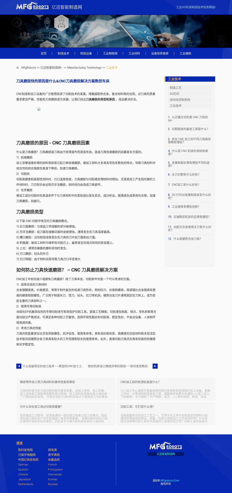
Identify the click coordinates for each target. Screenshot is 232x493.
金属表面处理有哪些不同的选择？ (189, 164)
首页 (44, 53)
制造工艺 (175, 87)
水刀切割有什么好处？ (186, 174)
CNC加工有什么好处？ (186, 184)
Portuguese (55, 469)
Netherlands (25, 484)
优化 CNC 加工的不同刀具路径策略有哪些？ (189, 140)
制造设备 (86, 53)
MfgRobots (28, 67)
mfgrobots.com (170, 480)
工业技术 (111, 67)
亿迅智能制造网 (50, 67)
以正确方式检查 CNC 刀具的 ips (188, 118)
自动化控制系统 (180, 99)
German (23, 464)
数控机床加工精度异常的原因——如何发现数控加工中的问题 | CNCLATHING (120, 366)
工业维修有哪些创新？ (186, 206)
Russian (53, 484)
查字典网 (54, 455)
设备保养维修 (160, 53)
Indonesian (55, 474)
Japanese (24, 479)
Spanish (23, 469)
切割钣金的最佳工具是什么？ (191, 129)
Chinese (23, 474)
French (52, 464)
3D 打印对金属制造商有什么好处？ (189, 196)
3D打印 (174, 93)
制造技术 (63, 53)
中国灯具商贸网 (28, 459)
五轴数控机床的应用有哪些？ (192, 217)
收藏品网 (54, 459)
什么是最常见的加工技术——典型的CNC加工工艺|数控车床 (54, 366)
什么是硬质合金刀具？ (187, 239)
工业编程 (185, 53)
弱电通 (52, 450)
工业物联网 (110, 53)
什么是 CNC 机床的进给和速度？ (188, 152)
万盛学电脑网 (27, 455)
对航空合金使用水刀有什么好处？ (189, 228)
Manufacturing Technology (84, 67)
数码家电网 (25, 450)
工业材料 (134, 53)
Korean (52, 479)
